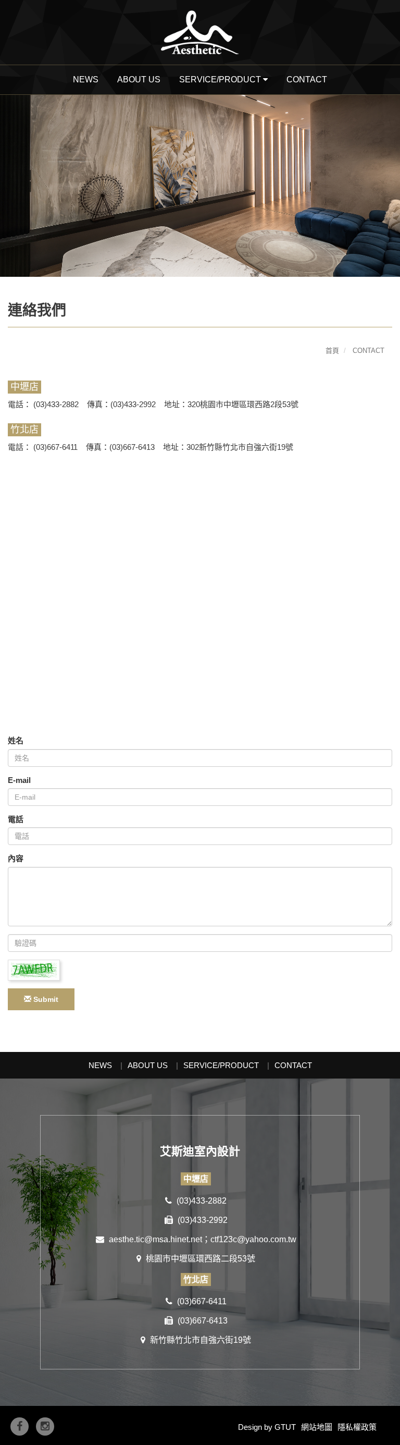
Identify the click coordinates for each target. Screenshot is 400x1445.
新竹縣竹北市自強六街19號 (199, 1340)
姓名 (15, 740)
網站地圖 (316, 1427)
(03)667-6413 (202, 1320)
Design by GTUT (267, 1427)
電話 (15, 819)
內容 (15, 858)
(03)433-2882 (56, 404)
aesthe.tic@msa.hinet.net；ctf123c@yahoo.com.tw (201, 1239)
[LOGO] (200, 32)
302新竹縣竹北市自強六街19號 (239, 447)
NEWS (85, 79)
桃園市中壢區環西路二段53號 (199, 1258)
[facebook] (19, 1426)
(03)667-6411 (54, 447)
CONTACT (306, 79)
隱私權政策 (357, 1427)
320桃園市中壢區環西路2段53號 (244, 404)
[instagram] (45, 1426)
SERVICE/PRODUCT (221, 1065)
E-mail (19, 780)
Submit (44, 999)
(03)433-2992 (202, 1220)
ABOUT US (138, 79)
